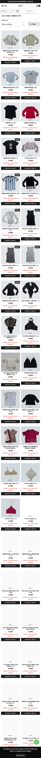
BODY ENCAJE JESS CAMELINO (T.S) (30, 301)
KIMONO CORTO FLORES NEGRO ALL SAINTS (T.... (10, 702)
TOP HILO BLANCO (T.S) (30, 483)
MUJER (8, 16)
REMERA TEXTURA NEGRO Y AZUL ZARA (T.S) (30, 410)
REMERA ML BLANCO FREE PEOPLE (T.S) (10, 229)
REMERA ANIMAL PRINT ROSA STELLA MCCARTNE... (10, 447)
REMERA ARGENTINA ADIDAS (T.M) (10, 193)
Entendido (21, 755)
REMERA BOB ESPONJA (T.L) (11, 158)
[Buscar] (17, 11)
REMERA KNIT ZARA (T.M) (30, 51)
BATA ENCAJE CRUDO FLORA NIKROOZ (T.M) (10, 373)
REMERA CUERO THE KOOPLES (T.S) (30, 193)
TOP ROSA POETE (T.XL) (30, 158)
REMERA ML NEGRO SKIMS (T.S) (10, 301)
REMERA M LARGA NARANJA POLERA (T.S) (30, 702)
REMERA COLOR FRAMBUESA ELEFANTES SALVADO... (30, 447)
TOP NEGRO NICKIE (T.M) (30, 373)
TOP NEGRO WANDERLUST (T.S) (30, 336)
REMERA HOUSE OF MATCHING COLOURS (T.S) (10, 51)
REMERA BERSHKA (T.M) (30, 87)
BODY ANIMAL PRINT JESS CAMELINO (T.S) (10, 336)
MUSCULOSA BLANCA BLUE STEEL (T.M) (10, 591)
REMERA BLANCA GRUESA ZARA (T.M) (10, 410)
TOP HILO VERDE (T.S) (30, 519)
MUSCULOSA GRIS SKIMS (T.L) (10, 265)
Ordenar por (5, 20)
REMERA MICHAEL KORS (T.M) (10, 87)
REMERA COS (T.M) (10, 123)
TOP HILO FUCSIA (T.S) (11, 519)
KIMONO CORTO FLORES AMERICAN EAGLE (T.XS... (10, 739)
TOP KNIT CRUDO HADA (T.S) (10, 483)
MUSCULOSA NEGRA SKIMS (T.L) (30, 228)
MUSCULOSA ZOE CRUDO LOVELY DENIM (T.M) (30, 665)
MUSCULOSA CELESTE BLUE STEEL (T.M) (30, 591)
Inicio (3, 16)
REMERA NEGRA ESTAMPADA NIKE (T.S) (30, 554)
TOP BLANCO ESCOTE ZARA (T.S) (30, 738)
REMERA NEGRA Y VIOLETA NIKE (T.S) (11, 554)
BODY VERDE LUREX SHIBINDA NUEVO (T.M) (10, 628)
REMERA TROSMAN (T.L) (30, 123)
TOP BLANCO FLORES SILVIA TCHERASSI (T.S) (10, 665)
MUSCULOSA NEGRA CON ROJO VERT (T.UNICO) (30, 628)
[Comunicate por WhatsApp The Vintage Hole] (36, 742)
